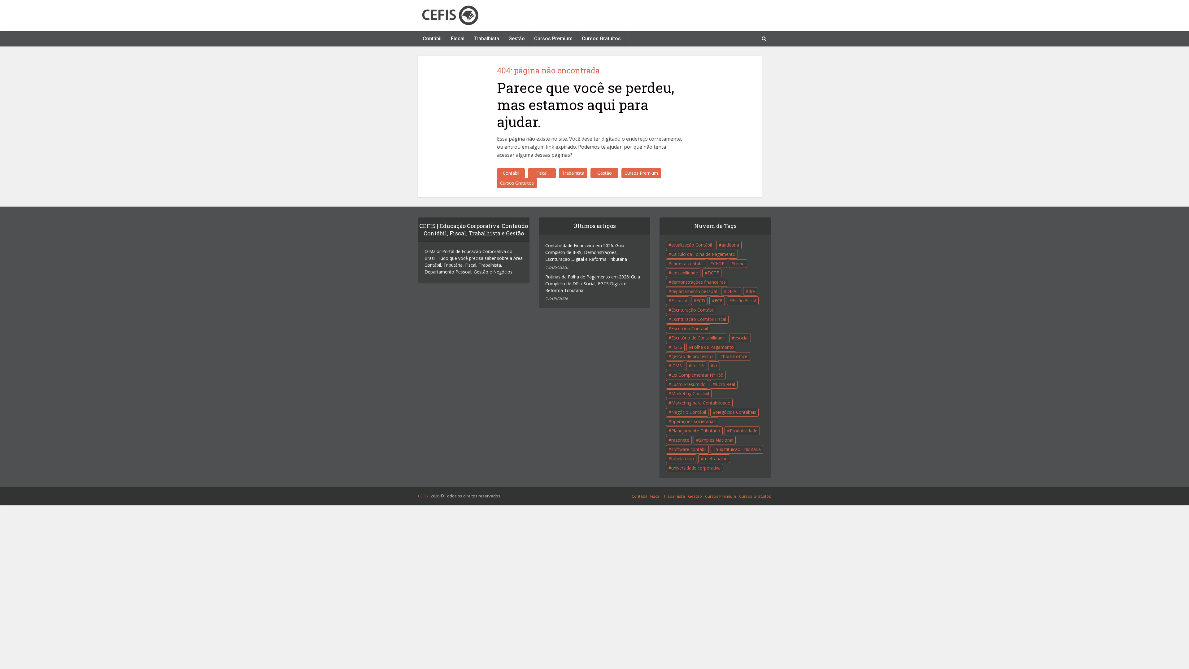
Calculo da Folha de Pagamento (703, 254)
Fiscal (457, 39)
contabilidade (684, 273)
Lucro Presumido (688, 384)
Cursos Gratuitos (601, 39)
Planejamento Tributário (695, 431)
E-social (679, 301)
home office (735, 356)
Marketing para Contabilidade (700, 403)
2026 (435, 496)
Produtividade (743, 431)
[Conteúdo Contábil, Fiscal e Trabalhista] (450, 15)
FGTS (676, 347)
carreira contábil (687, 263)
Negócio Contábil (688, 412)
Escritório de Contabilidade (698, 338)
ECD (700, 301)
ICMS (676, 366)
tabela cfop (682, 458)
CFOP (719, 263)
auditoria (730, 245)
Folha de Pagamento (713, 347)
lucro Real (725, 384)
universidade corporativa (696, 468)
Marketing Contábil (690, 393)
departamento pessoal (694, 291)
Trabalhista (486, 39)
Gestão (516, 39)
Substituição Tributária (738, 449)
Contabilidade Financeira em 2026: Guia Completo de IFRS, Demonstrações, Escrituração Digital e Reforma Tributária (586, 252)
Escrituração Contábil (692, 310)
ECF (718, 301)
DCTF (713, 273)
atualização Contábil (691, 245)
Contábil (432, 39)
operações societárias (693, 421)
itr (715, 366)
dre (751, 291)
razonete (680, 440)
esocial (741, 338)
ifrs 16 (697, 366)
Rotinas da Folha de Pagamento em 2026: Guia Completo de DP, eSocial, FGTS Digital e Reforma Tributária (592, 283)
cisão (739, 263)
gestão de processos (692, 356)
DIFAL (732, 291)
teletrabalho (715, 458)
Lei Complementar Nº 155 (697, 375)
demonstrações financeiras (698, 282)
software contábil (688, 449)
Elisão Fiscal (744, 301)
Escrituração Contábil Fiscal (698, 319)
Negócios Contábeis (736, 412)
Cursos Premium (553, 39)
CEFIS (423, 496)
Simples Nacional (716, 440)
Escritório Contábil (689, 328)
